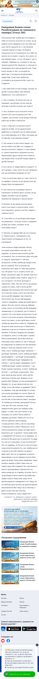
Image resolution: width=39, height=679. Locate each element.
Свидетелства (6, 611)
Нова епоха (24, 611)
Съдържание (7, 21)
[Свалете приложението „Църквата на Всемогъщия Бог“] (3, 629)
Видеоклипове (6, 602)
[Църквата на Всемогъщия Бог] (19, 11)
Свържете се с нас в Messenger (19, 674)
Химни (22, 602)
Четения (11, 15)
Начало (3, 15)
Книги (22, 598)
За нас (3, 615)
